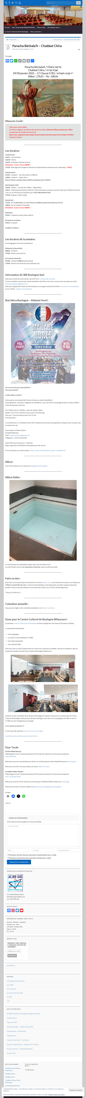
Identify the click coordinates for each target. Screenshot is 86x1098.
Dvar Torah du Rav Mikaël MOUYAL (23, 27)
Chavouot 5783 (12, 1022)
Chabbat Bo (13, 39)
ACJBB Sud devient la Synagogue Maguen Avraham (23, 1013)
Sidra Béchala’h (10, 756)
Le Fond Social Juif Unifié (15, 993)
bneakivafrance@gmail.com (20, 435)
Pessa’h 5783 (11, 1053)
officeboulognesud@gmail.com (16, 284)
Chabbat (31, 49)
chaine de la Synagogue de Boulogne (48, 787)
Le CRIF (9, 997)
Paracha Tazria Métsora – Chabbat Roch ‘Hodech (23, 1044)
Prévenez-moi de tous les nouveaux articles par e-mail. (30, 858)
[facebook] (9, 2)
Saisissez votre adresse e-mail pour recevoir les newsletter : (16, 945)
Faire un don (41, 27)
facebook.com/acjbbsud (70, 286)
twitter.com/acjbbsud (24, 289)
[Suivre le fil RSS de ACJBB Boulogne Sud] (6, 2)
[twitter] (12, 2)
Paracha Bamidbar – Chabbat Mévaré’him (20, 1027)
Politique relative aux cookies (56, 1094)
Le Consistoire (11, 989)
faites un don (47, 582)
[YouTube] (20, 2)
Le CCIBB (10, 985)
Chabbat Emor (11, 1035)
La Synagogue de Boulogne (16, 981)
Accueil (7, 27)
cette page (72, 761)
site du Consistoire (48, 608)
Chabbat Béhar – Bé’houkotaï (16, 1031)
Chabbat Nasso (12, 1018)
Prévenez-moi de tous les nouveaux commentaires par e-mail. (32, 855)
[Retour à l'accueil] (43, 15)
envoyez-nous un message (33, 731)
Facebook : (11, 965)
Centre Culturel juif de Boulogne (25, 623)
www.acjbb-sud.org (47, 279)
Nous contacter (36, 32)
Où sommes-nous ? (53, 27)
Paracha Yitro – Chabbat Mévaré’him (65, 39)
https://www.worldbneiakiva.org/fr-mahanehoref (48, 450)
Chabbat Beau (10, 1074)
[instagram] (16, 2)
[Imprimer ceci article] (79, 49)
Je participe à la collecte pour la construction (21, 736)
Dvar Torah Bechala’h (12, 777)
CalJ (8, 1001)
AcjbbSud (16, 49)
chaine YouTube (43, 766)
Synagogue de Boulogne (38, 466)
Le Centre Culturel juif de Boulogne (16, 32)
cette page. (66, 782)
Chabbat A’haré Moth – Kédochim (18, 1040)
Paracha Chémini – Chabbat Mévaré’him (20, 1049)
